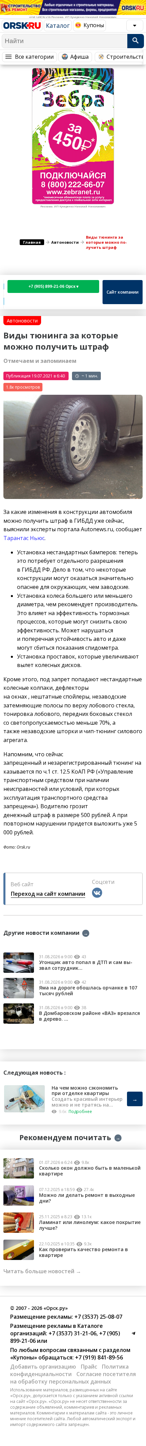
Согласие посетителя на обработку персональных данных (73, 1377)
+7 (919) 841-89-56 (98, 1357)
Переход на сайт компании (48, 893)
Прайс (89, 1366)
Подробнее (80, 1111)
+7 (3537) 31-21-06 (71, 1333)
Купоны (94, 25)
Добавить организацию (43, 1366)
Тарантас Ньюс (23, 538)
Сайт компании (123, 292)
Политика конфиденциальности (69, 1370)
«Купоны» (23, 1357)
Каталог (58, 25)
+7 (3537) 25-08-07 (97, 1316)
